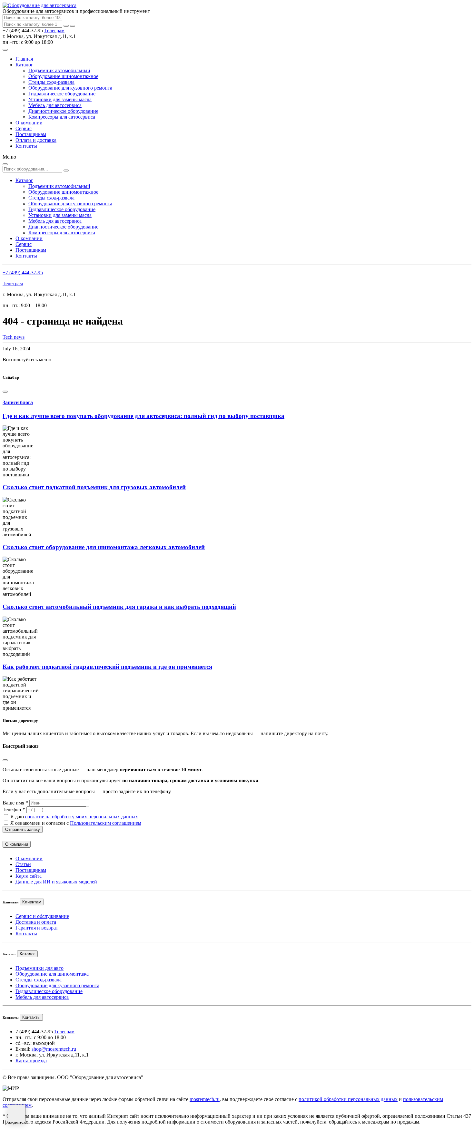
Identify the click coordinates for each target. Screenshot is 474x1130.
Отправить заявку (22, 829)
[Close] (5, 392)
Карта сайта (28, 876)
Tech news (14, 337)
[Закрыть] (72, 26)
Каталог (24, 64)
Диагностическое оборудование (63, 111)
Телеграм (54, 30)
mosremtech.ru (205, 1099)
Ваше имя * (15, 802)
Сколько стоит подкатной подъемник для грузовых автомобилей (94, 487)
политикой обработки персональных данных (348, 1099)
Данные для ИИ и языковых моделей (56, 881)
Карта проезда (31, 1060)
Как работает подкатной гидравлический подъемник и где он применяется (107, 666)
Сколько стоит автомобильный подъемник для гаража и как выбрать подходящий (119, 606)
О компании (29, 122)
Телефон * (14, 809)
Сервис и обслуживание (42, 916)
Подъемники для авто (39, 968)
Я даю (74, 816)
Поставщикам (30, 134)
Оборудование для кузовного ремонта (70, 88)
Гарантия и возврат (36, 927)
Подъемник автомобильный (59, 70)
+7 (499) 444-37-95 (23, 272)
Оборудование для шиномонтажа (52, 974)
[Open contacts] (16, 1113)
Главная (24, 59)
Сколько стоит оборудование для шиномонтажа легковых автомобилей (104, 547)
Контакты (26, 146)
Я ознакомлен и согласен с (75, 823)
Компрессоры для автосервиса (61, 117)
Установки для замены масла (60, 99)
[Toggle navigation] (5, 50)
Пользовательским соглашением (105, 823)
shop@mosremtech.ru (54, 1049)
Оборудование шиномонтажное (63, 76)
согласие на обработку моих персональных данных (81, 816)
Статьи (23, 864)
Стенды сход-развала (51, 82)
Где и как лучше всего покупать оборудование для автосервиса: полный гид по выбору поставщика (143, 416)
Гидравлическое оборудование (61, 93)
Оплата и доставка (35, 140)
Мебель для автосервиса (55, 105)
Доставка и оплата (35, 922)
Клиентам (31, 902)
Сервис (23, 128)
